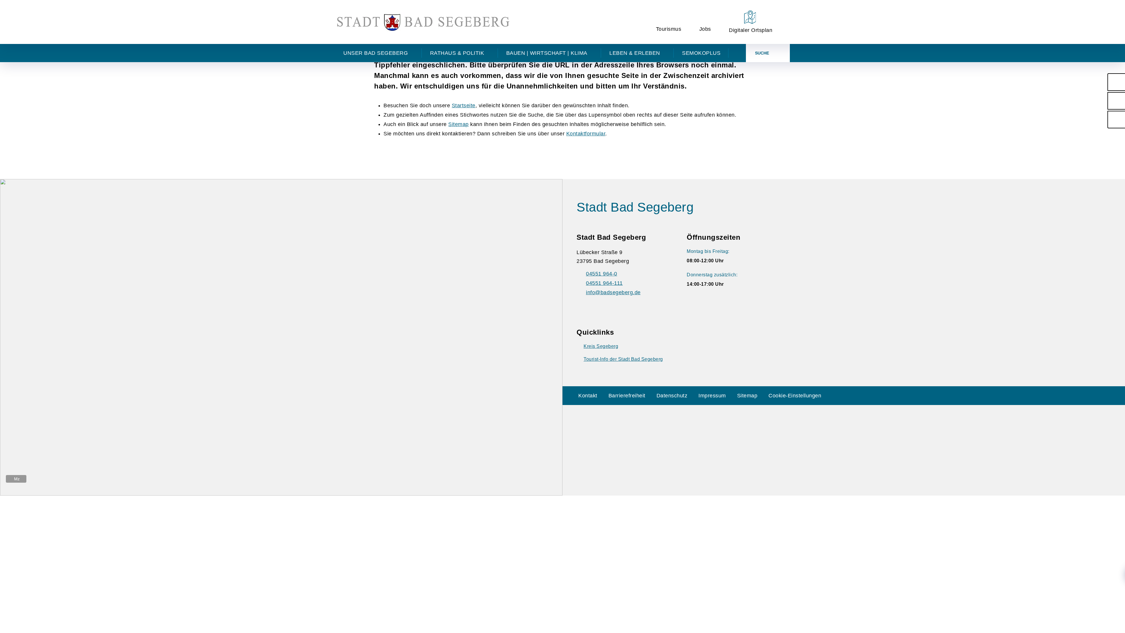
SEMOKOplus (701, 53)
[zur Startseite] (423, 22)
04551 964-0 (601, 274)
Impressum (712, 396)
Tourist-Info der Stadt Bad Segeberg (623, 359)
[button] (1116, 82)
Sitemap (458, 124)
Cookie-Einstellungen (794, 396)
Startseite (463, 105)
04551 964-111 (604, 283)
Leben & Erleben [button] (634, 53)
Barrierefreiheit (626, 396)
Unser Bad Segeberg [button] (375, 53)
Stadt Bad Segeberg (635, 207)
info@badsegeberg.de (613, 292)
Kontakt (587, 396)
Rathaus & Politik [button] (457, 53)
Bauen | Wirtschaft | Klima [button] (546, 53)
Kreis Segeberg (601, 346)
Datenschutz (672, 396)
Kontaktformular (586, 134)
